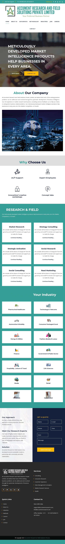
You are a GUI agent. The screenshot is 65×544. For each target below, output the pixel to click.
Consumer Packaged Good (48, 324)
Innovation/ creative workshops (17, 196)
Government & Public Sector (48, 354)
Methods (5, 513)
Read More (15, 66)
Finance (16, 354)
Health (37, 491)
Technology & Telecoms (48, 309)
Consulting (38, 475)
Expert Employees (48, 178)
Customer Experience (41, 482)
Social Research (48, 249)
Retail (48, 383)
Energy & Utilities (17, 339)
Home (7, 21)
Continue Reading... (17, 237)
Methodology (34, 21)
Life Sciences (48, 368)
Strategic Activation (17, 249)
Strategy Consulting (48, 227)
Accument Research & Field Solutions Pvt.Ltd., (37, 538)
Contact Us (31, 66)
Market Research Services (42, 488)
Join (51, 21)
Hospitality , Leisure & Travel (17, 368)
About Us (14, 21)
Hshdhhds (16, 398)
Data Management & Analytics (43, 485)
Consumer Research (40, 479)
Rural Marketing (48, 270)
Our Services (23, 21)
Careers (56, 21)
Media (16, 383)
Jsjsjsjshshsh (48, 398)
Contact (32, 29)
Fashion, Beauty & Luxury (48, 339)
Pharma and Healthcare (16, 309)
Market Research (16, 227)
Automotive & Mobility (16, 324)
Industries (44, 21)
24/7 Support (17, 178)
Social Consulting (16, 270)
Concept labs (48, 195)
